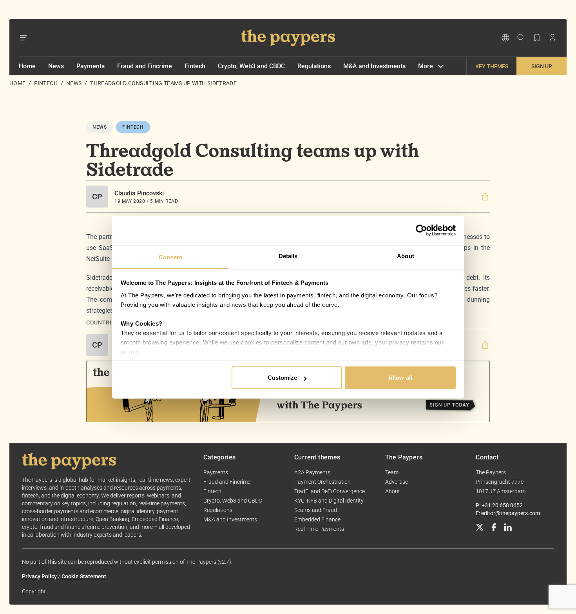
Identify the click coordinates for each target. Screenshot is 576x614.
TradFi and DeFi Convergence (329, 491)
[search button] (521, 37)
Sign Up (541, 66)
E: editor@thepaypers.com (508, 513)
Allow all (400, 377)
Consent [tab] (170, 257)
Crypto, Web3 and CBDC (251, 66)
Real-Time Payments (319, 529)
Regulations (314, 66)
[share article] (485, 196)
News (56, 66)
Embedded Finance (317, 519)
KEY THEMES (491, 66)
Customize (282, 377)
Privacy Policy (39, 576)
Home (27, 66)
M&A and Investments (374, 66)
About (392, 491)
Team (391, 472)
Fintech (195, 66)
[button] (485, 196)
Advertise (396, 482)
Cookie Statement (84, 576)
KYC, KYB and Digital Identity (329, 500)
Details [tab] (288, 256)
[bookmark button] (537, 37)
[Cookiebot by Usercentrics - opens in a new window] (421, 230)
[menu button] (23, 37)
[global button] (505, 37)
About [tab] (405, 256)
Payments (90, 66)
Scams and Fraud (315, 510)
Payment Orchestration (322, 482)
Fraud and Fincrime (144, 66)
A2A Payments (312, 472)
